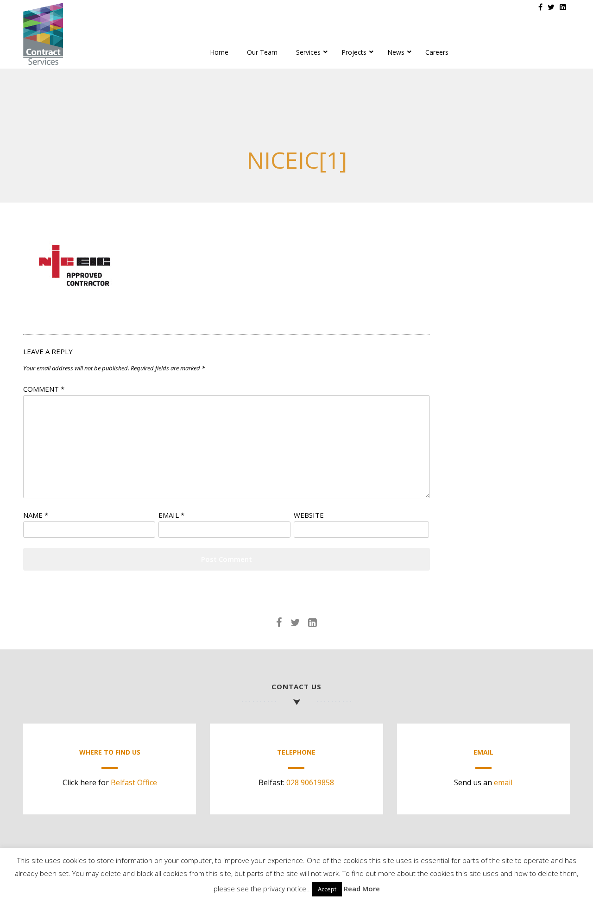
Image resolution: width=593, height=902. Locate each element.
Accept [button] (327, 889)
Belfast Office (134, 782)
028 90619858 (310, 782)
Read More (362, 888)
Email (171, 515)
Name (35, 515)
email (503, 782)
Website (309, 515)
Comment (43, 389)
